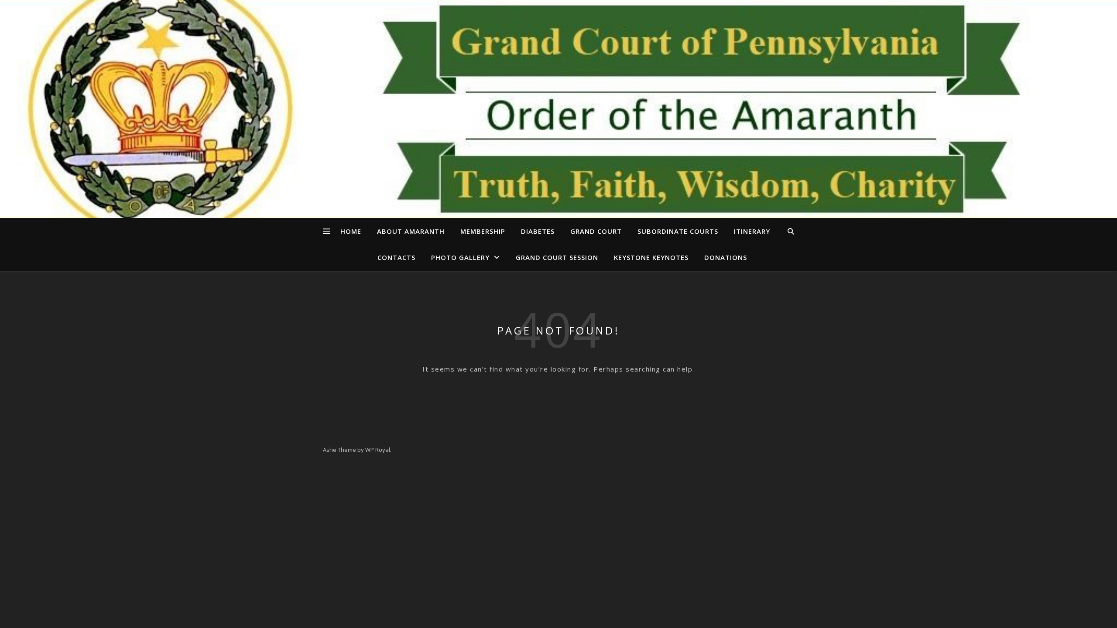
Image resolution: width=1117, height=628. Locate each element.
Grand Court (596, 231)
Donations (725, 257)
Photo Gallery (460, 257)
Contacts (396, 257)
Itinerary (752, 231)
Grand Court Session (557, 257)
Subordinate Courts (677, 231)
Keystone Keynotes (651, 257)
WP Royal (377, 450)
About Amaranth (411, 231)
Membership (482, 231)
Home (350, 231)
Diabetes (538, 231)
